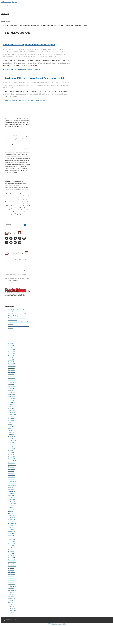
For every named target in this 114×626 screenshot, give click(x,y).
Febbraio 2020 (11, 454)
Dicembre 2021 (11, 412)
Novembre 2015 (12, 543)
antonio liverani (20, 51)
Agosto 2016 (11, 525)
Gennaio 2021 (11, 432)
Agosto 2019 (11, 467)
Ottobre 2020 (11, 438)
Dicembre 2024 (11, 366)
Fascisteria (57, 25)
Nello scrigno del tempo (43, 25)
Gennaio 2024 (11, 378)
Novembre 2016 (12, 519)
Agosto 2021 (11, 420)
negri (60, 85)
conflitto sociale (48, 82)
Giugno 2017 (11, 509)
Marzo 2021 (11, 428)
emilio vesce (47, 51)
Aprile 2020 (11, 450)
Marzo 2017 (11, 513)
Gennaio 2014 (11, 582)
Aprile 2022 (11, 408)
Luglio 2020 (11, 444)
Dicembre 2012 (11, 608)
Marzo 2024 (11, 374)
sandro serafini (45, 56)
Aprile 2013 (11, 600)
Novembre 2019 (12, 461)
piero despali (25, 56)
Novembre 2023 (12, 382)
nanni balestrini (15, 56)
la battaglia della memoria (63, 82)
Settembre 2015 (12, 547)
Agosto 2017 (11, 507)
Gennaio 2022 (11, 410)
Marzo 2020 (11, 452)
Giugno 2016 (11, 529)
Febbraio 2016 (11, 537)
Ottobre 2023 (11, 384)
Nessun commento (53, 49)
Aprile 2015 (11, 551)
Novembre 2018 (12, 481)
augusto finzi (30, 51)
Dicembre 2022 (11, 396)
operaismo (66, 85)
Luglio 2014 (11, 570)
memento (44, 49)
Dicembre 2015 (11, 541)
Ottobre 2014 (11, 564)
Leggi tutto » (21, 69)
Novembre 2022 (12, 398)
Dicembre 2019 (11, 458)
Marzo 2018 (11, 495)
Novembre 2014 (12, 562)
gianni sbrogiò (19, 54)
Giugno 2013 (11, 596)
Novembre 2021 (12, 414)
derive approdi (39, 51)
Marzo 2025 (11, 360)
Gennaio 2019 (11, 477)
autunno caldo (28, 85)
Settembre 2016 (12, 523)
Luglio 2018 (11, 487)
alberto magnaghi (9, 51)
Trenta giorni (32, 25)
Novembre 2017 (12, 503)
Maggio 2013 (11, 598)
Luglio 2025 (11, 358)
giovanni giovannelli (31, 54)
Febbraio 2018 (11, 497)
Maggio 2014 (11, 574)
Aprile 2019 (11, 471)
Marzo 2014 (11, 578)
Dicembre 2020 (11, 434)
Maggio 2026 (11, 341)
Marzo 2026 (11, 345)
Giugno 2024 (11, 370)
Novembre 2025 (12, 353)
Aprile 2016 (11, 533)
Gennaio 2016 (11, 539)
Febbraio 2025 (11, 362)
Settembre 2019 (12, 465)
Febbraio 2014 (11, 580)
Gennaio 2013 (11, 606)
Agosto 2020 (11, 442)
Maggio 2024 (11, 372)
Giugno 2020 (11, 446)
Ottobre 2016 (11, 521)
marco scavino (53, 85)
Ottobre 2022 (11, 400)
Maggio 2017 (11, 511)
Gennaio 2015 (11, 558)
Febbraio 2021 (11, 430)
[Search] (25, 225)
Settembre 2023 (12, 386)
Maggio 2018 (11, 491)
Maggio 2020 (11, 448)
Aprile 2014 (11, 576)
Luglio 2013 (11, 594)
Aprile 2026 (11, 343)
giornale (46, 85)
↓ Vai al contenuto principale (9, 2)
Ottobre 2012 (11, 612)
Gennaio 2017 (11, 515)
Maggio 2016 (11, 531)
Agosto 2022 (11, 404)
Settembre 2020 (12, 440)
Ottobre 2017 (11, 505)
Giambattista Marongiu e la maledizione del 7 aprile (29, 44)
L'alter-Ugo (5, 14)
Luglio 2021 (11, 422)
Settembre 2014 (12, 566)
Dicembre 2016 (11, 517)
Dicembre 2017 (11, 501)
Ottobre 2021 (11, 416)
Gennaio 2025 (11, 364)
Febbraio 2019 (11, 475)
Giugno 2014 (11, 572)
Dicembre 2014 (11, 560)
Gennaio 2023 (11, 394)
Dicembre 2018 (11, 479)
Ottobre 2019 (11, 463)
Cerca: (6, 222)
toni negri (53, 56)
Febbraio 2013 (11, 604)
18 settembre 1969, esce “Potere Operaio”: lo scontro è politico (34, 78)
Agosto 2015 (11, 549)
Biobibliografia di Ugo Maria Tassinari (16, 25)
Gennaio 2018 (11, 499)
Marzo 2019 (11, 473)
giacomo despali (66, 51)
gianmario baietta (9, 54)
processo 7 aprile (34, 56)
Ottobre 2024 (11, 368)
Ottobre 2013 (11, 588)
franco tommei (56, 51)
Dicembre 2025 (11, 351)
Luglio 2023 (11, 390)
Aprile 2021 (11, 426)
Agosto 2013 (11, 592)
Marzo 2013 (11, 602)
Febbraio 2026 (11, 347)
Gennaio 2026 (11, 349)
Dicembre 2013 (11, 584)
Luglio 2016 (11, 527)
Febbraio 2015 (11, 555)
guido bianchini (42, 54)
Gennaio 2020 (11, 457)
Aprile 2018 (11, 493)
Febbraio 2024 (11, 376)
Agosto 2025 (11, 355)
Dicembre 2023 (11, 380)
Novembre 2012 (12, 610)
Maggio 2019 (11, 469)
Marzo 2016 (11, 535)
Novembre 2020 (12, 436)
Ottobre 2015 (11, 545)
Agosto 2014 (11, 568)
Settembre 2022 (12, 402)
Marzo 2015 (11, 554)
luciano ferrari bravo (55, 54)
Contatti (84, 25)
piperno (5, 87)
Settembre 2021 (12, 418)
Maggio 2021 (11, 424)
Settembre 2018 (12, 485)
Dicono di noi (78, 25)
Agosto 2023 (11, 388)
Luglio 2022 (11, 406)
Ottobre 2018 (11, 483)
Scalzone (11, 87)
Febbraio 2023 (11, 392)
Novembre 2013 (12, 586)
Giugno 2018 (11, 489)
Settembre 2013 (12, 590)
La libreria (67, 25)
